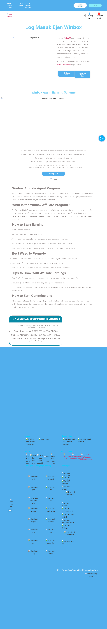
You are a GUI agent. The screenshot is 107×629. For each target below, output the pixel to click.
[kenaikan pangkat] (99, 13)
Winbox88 (67, 38)
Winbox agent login (64, 65)
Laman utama (21, 4)
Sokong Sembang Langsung (28, 5)
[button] (84, 15)
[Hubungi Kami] (90, 14)
